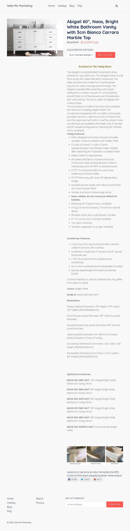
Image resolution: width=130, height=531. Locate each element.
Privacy (40, 502)
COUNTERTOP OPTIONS (80, 49)
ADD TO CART (105, 55)
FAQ (79, 5)
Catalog (62, 5)
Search (39, 498)
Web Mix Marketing (22, 522)
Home (51, 5)
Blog (71, 5)
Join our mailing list (74, 498)
